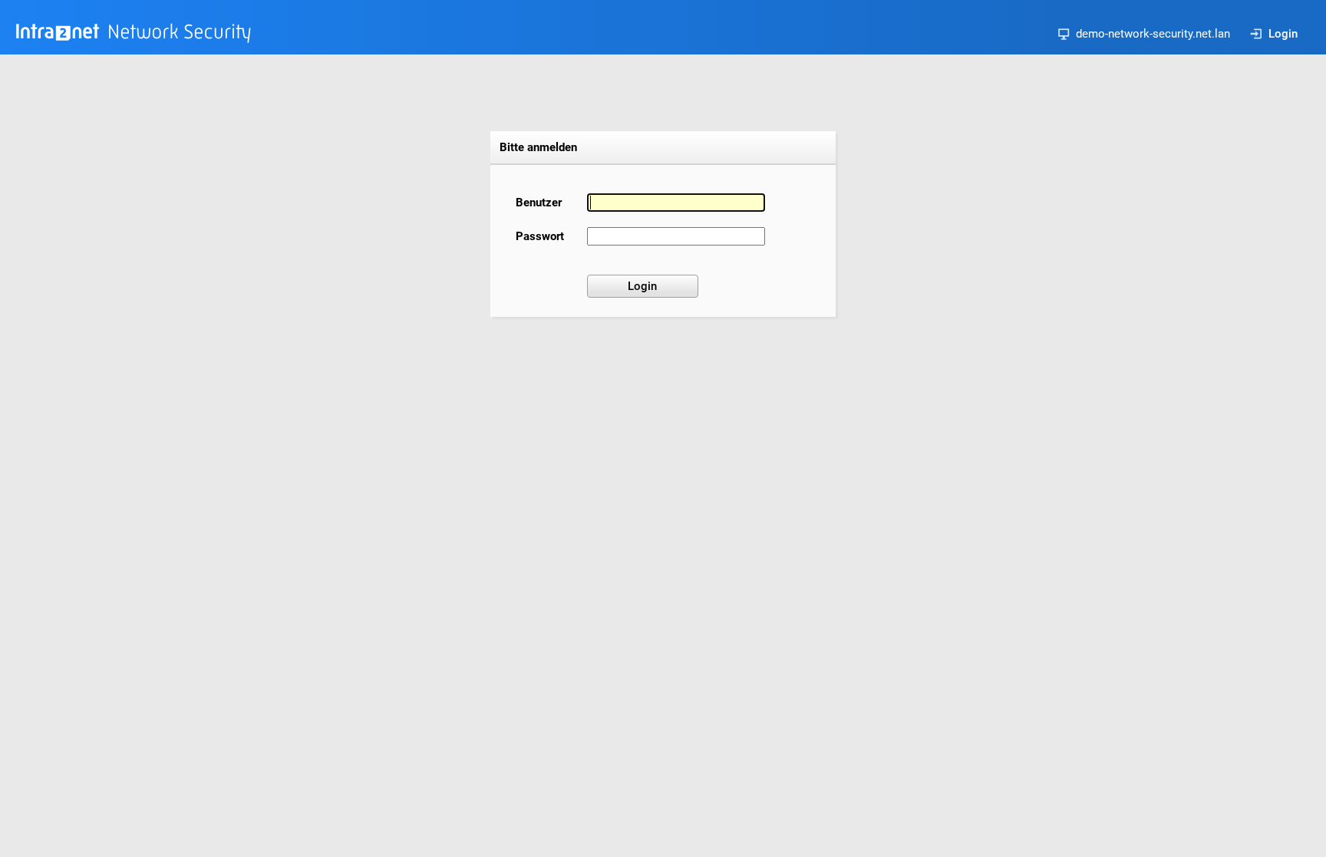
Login (1283, 34)
